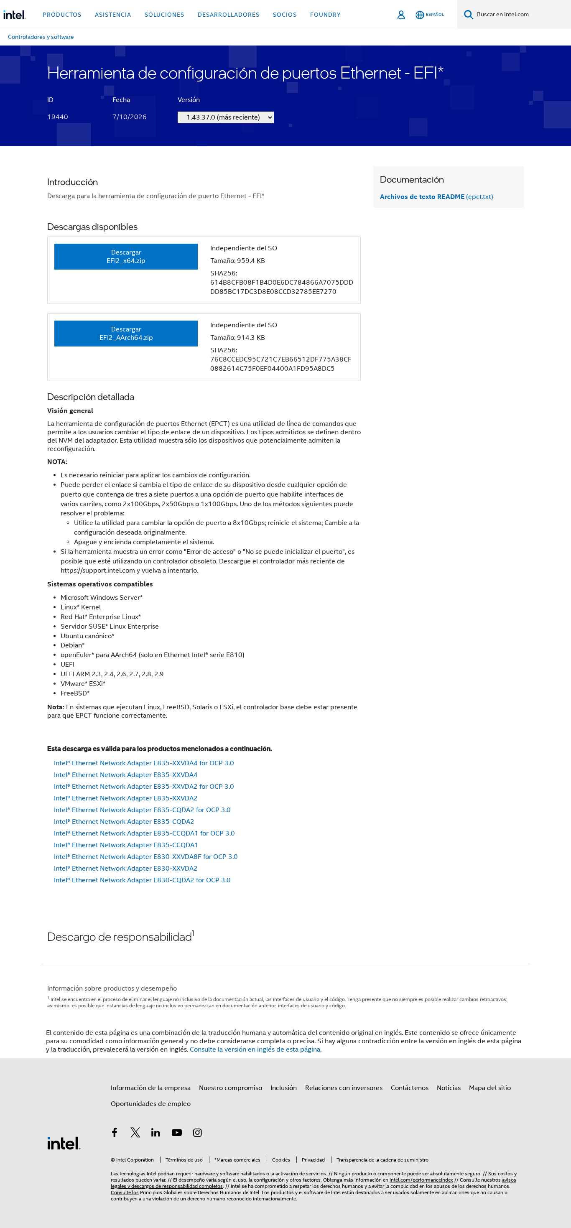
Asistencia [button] (113, 14)
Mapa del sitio (490, 1088)
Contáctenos (409, 1088)
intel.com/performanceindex (421, 1180)
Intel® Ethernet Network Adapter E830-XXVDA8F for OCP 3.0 (146, 857)
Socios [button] (285, 14)
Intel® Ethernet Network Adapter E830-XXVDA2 (126, 868)
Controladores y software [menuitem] (41, 37)
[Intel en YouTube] (177, 1133)
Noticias (449, 1088)
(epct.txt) (436, 197)
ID (50, 100)
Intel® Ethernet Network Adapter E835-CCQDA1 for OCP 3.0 (144, 833)
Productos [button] (62, 14)
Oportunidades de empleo (151, 1104)
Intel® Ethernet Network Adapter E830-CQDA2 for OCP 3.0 (142, 880)
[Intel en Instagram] (197, 1133)
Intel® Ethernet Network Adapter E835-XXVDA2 (126, 798)
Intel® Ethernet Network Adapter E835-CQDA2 (124, 822)
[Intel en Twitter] (135, 1133)
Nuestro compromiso (230, 1088)
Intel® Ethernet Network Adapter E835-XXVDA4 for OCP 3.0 (144, 763)
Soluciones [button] (164, 14)
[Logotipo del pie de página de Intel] (64, 1143)
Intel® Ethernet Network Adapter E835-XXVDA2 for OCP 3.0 (144, 786)
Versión (189, 100)
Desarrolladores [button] (229, 14)
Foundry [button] (325, 14)
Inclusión (283, 1088)
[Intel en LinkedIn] (156, 1133)
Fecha (121, 100)
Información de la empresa (151, 1088)
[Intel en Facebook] (114, 1133)
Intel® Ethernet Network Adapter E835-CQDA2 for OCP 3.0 (142, 810)
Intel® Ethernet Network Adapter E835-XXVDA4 (126, 775)
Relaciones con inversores (343, 1088)
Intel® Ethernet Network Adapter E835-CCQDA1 (126, 845)
